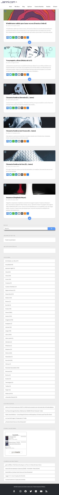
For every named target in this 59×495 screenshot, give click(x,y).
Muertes (7, 349)
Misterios (7, 345)
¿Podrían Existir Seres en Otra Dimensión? (15, 422)
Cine (6, 272)
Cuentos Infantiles (9, 286)
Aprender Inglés (9, 268)
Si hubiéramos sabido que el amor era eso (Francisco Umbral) (26, 23)
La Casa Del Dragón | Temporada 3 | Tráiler (16, 418)
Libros (7, 334)
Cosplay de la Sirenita (20, 476)
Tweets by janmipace (10, 240)
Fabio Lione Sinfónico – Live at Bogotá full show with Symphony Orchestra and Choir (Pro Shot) (28, 414)
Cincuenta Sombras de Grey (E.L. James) (19, 164)
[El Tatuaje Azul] (6, 439)
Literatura (7, 342)
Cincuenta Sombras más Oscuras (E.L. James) (21, 131)
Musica (7, 353)
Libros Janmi (8, 338)
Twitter (7, 386)
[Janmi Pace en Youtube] (41, 490)
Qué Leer (29, 6)
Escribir (7, 305)
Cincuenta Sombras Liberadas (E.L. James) (20, 97)
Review (7, 375)
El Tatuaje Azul (12, 436)
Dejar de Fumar (9, 290)
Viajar (6, 389)
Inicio (10, 6)
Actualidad (8, 264)
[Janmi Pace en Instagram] (20, 490)
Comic (7, 279)
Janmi (9, 25)
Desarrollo (8, 294)
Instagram (7, 323)
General (7, 312)
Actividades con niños (10, 261)
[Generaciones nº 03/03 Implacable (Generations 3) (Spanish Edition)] (6, 444)
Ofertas (7, 364)
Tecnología (8, 382)
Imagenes (7, 320)
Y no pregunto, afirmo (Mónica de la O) (19, 60)
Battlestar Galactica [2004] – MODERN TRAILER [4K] (26, 468)
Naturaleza (8, 356)
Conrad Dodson (9, 479)
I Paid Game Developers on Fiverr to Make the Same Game (27, 465)
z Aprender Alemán (10, 397)
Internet (7, 327)
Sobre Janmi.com (28, 486)
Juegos (7, 331)
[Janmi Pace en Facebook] (25, 490)
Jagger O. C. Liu (9, 476)
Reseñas (48, 6)
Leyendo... (16, 435)
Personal (7, 371)
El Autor (55, 6)
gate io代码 (8, 465)
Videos (7, 393)
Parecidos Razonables (10, 367)
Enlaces (7, 301)
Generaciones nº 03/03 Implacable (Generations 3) (15, 444)
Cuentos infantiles (39, 6)
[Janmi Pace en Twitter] (30, 490)
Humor (7, 316)
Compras (7, 283)
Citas (6, 275)
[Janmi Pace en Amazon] (14, 490)
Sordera (7, 378)
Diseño (7, 297)
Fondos (7, 308)
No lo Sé (7, 360)
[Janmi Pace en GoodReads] (36, 490)
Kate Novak (11, 438)
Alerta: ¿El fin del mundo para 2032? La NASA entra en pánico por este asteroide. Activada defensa (29, 407)
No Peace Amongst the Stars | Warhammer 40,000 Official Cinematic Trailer (24, 411)
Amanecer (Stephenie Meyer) (16, 197)
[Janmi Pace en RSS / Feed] (46, 490)
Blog (23, 6)
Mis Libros (17, 6)
